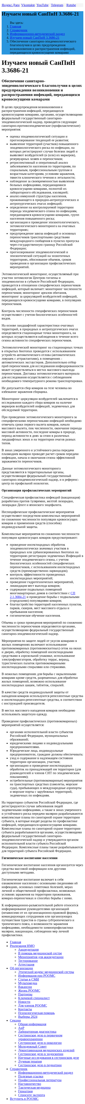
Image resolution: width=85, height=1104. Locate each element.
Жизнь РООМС (29, 990)
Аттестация (26, 964)
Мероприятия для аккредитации (41, 957)
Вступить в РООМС (24, 1098)
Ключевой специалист (34, 998)
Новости (24, 1002)
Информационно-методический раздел (37, 34)
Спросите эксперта (31, 1095)
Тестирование (28, 960)
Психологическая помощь (36, 1013)
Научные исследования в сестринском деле (48, 1057)
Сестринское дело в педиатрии (40, 1065)
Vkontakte (28, 5)
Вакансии (25, 987)
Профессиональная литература (39, 1080)
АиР (21, 1028)
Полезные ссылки (30, 1076)
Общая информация (32, 1024)
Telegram (57, 5)
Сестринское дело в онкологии (40, 1043)
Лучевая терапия (30, 1061)
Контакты (25, 1009)
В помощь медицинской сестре (40, 953)
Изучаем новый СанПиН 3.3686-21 (34, 37)
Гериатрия (25, 1091)
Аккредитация (28, 949)
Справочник (18, 30)
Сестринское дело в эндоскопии (40, 1054)
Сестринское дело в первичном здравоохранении (40, 1037)
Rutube (71, 5)
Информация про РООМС (36, 975)
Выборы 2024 (27, 1016)
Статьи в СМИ (28, 979)
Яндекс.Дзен (11, 5)
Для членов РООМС (32, 1005)
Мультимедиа (27, 983)
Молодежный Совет (32, 1046)
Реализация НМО (22, 946)
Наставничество (29, 1084)
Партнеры (25, 994)
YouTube (42, 5)
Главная (15, 26)
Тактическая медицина (34, 1087)
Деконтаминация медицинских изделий (46, 1050)
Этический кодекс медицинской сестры (46, 972)
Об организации (21, 968)
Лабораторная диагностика (37, 1031)
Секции (15, 1020)
